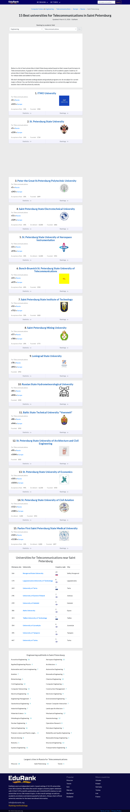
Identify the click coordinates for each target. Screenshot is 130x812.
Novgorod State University (33, 573)
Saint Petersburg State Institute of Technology (45, 299)
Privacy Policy (116, 811)
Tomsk (69, 783)
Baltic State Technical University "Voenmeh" (45, 412)
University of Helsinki (31, 603)
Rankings (63, 113)
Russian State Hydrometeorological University (45, 384)
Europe (75, 9)
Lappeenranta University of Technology (38, 581)
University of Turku (30, 640)
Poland (97, 783)
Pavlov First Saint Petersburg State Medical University (46, 528)
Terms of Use (104, 811)
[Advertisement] (26, 51)
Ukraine (98, 780)
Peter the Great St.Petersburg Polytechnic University (45, 180)
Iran (96, 793)
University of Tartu (30, 588)
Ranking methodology (18, 805)
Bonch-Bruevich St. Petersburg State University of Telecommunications (46, 270)
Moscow (70, 780)
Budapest (70, 797)
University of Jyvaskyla (32, 625)
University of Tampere (31, 633)
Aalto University (29, 610)
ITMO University (45, 93)
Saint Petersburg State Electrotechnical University (45, 208)
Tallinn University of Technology (35, 618)
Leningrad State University (46, 355)
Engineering (50, 9)
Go (79, 29)
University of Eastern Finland (34, 596)
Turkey (97, 790)
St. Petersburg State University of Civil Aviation (45, 500)
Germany (98, 787)
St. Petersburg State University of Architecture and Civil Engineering (46, 442)
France (97, 797)
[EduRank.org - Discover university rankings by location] (14, 2)
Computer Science (37, 9)
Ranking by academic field (45, 25)
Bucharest (70, 793)
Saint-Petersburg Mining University (46, 327)
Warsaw (69, 790)
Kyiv (68, 787)
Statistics (26, 113)
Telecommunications (63, 9)
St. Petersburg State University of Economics (45, 471)
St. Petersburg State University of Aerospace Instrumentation (46, 239)
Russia (82, 9)
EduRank (75, 19)
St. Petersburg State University (45, 121)
